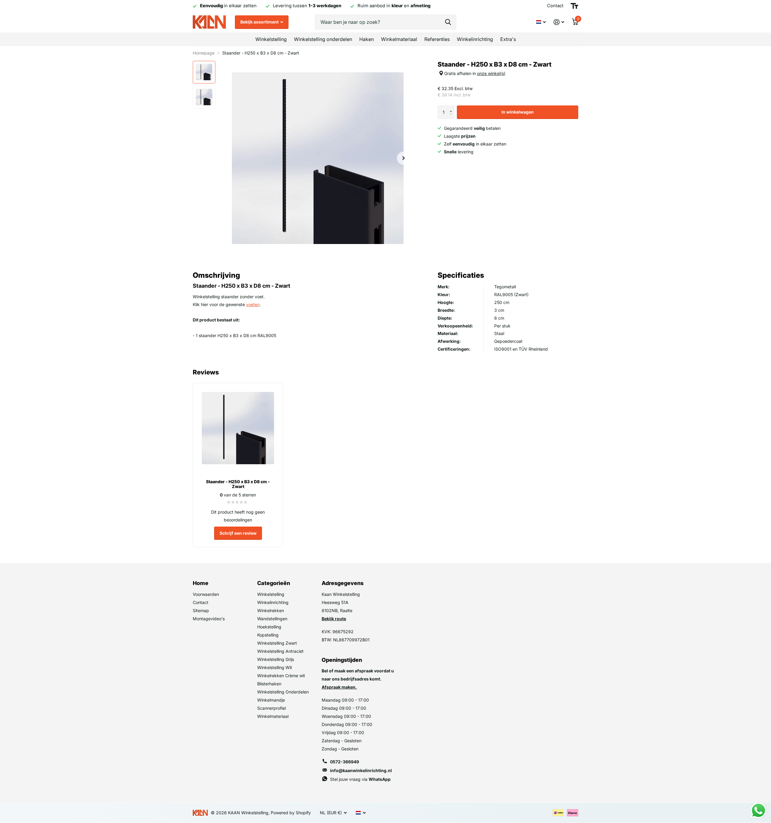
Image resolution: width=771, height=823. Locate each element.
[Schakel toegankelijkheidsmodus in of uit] (574, 6)
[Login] (558, 22)
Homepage (203, 52)
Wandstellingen (272, 618)
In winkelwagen (517, 111)
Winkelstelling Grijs (275, 659)
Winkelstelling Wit (274, 667)
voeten (253, 304)
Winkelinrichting (475, 39)
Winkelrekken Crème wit (281, 675)
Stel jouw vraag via (360, 779)
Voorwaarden (206, 594)
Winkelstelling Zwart (277, 643)
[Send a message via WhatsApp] (758, 810)
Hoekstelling (269, 626)
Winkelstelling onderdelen (323, 39)
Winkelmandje (271, 700)
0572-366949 (344, 761)
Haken (366, 39)
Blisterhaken (269, 683)
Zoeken (448, 22)
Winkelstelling (271, 39)
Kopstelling (268, 634)
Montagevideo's (209, 618)
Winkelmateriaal (399, 39)
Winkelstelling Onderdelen (283, 691)
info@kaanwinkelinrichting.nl (361, 770)
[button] (452, 107)
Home (200, 583)
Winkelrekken (270, 610)
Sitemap (201, 610)
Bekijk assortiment (259, 21)
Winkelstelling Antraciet (280, 651)
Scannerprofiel (271, 708)
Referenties (437, 39)
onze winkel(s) (491, 73)
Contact (200, 602)
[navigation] (204, 72)
